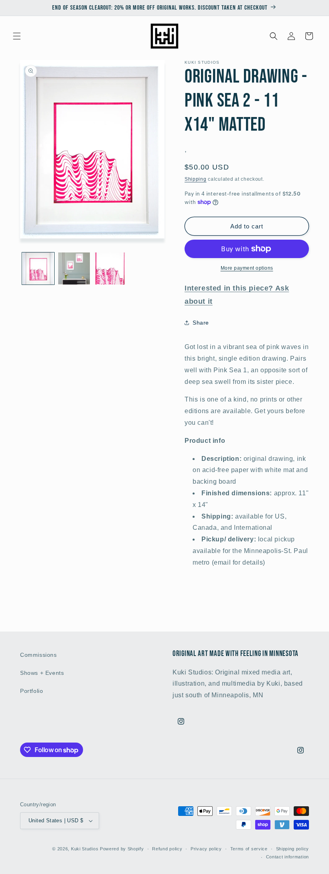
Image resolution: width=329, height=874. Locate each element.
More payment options (247, 268)
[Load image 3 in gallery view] (110, 268)
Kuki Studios (84, 848)
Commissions (38, 655)
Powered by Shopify (122, 848)
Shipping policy (292, 848)
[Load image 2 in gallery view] (74, 268)
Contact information (287, 856)
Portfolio (31, 691)
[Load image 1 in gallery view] (38, 268)
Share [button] (201, 322)
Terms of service (249, 848)
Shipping (196, 179)
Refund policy (167, 848)
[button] (17, 36)
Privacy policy (206, 848)
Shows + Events (42, 673)
